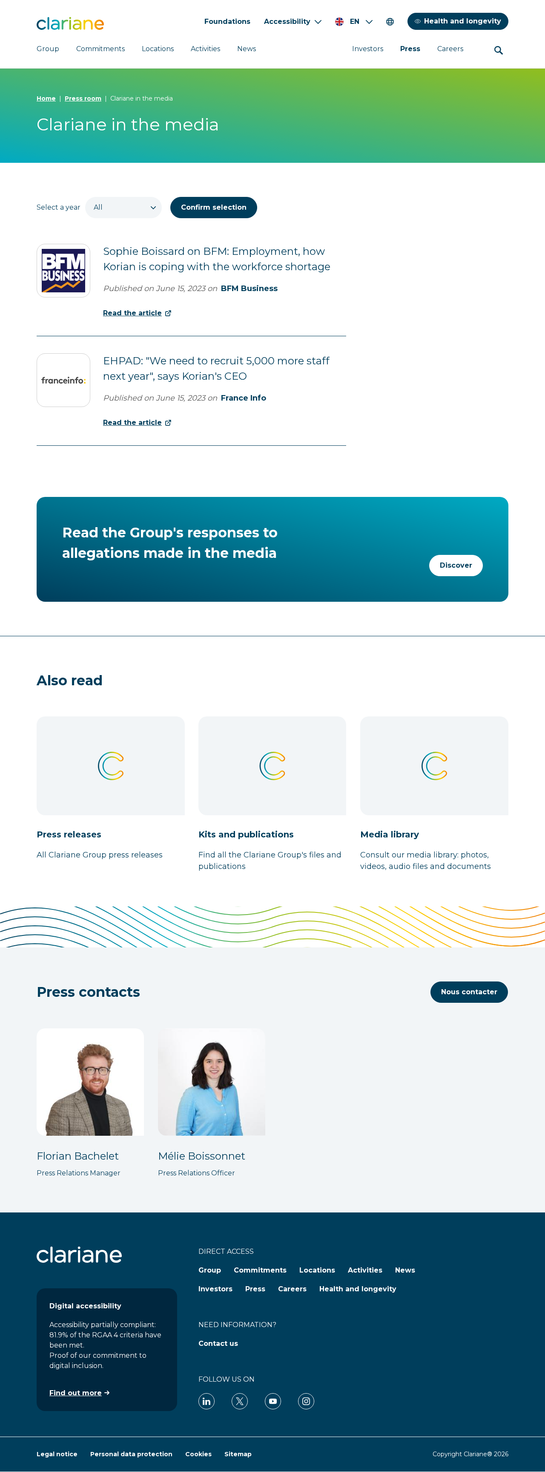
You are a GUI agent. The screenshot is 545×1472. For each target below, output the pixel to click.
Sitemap (238, 1454)
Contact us (218, 1343)
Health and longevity (462, 21)
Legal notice (57, 1454)
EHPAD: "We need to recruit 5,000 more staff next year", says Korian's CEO (216, 368)
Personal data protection (131, 1454)
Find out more (75, 1393)
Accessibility (287, 21)
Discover (456, 565)
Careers (450, 49)
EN (354, 21)
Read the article (132, 313)
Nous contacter (469, 992)
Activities (205, 49)
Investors (367, 49)
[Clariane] (70, 23)
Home (46, 98)
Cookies (198, 1454)
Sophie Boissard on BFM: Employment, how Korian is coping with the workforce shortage (216, 259)
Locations (158, 49)
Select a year (58, 207)
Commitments (100, 49)
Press (410, 49)
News (246, 49)
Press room (83, 98)
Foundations (227, 21)
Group (48, 49)
